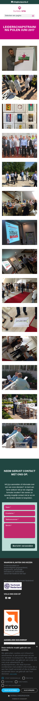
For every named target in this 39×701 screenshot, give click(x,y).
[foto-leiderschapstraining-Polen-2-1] (19, 99)
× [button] (37, 646)
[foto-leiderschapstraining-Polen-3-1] (19, 128)
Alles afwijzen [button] (29, 690)
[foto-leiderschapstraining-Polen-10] (19, 302)
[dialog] (19, 672)
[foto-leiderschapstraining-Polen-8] (19, 244)
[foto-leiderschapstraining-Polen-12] (19, 361)
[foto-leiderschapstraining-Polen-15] (19, 419)
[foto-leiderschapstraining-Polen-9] (19, 273)
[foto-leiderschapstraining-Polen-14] (19, 448)
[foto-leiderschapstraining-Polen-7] (19, 215)
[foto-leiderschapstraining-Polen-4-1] (19, 157)
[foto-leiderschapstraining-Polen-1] (19, 70)
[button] (20, 695)
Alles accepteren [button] (10, 690)
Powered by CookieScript (19, 699)
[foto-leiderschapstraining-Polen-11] (19, 331)
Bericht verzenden (23, 546)
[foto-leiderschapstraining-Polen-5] (19, 186)
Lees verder (13, 674)
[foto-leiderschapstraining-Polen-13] (19, 389)
